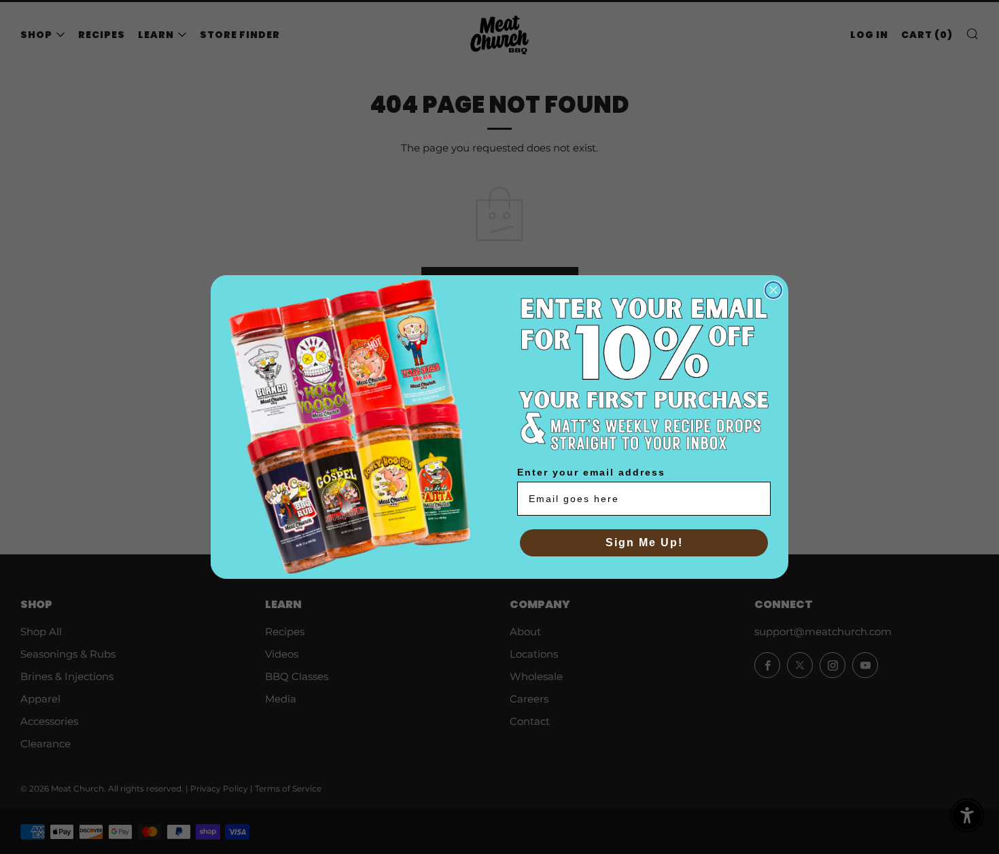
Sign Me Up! (644, 542)
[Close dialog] (773, 290)
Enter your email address (591, 472)
